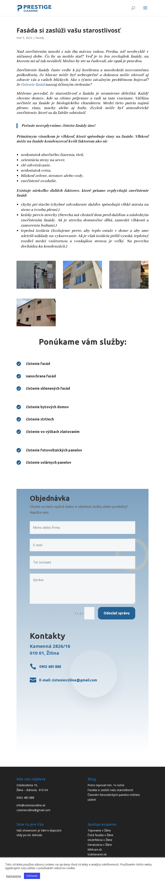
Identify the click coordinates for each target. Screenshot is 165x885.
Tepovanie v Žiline (99, 830)
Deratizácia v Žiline (100, 845)
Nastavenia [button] (13, 876)
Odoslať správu (117, 613)
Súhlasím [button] (32, 876)
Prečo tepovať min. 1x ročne (106, 785)
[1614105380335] (36, 289)
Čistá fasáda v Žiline (100, 835)
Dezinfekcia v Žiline (100, 840)
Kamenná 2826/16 (50, 646)
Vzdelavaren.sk (97, 854)
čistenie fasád (32, 84)
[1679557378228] (128, 289)
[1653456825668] (82, 289)
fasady (39, 38)
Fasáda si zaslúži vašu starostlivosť (110, 790)
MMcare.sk (95, 849)
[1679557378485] (36, 326)
